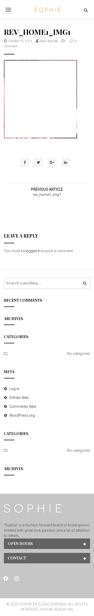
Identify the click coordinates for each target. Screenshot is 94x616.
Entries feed (18, 397)
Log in (14, 389)
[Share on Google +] (52, 162)
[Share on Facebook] (25, 162)
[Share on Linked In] (65, 162)
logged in (33, 251)
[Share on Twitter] (38, 162)
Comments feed (22, 406)
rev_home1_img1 (47, 194)
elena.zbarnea (49, 41)
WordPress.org (22, 415)
